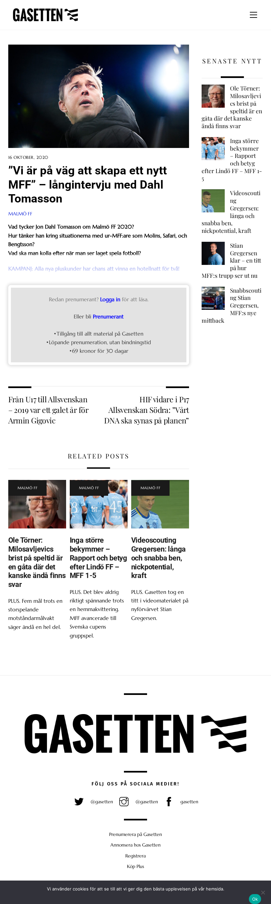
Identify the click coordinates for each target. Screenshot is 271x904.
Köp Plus (135, 866)
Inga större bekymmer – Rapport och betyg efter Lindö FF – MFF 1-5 (98, 558)
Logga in (110, 299)
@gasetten (101, 802)
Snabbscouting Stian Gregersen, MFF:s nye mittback (231, 305)
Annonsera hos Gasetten (135, 845)
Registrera (135, 856)
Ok (255, 899)
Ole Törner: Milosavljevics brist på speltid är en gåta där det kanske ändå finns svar (37, 562)
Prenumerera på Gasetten (135, 834)
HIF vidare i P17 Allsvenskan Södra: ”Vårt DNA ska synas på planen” (146, 410)
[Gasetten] (45, 21)
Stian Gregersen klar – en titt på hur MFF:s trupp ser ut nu (231, 260)
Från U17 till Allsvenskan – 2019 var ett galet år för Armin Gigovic (48, 410)
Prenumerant (108, 316)
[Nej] (262, 892)
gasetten (188, 802)
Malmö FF (20, 214)
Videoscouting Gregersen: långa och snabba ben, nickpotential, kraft (158, 558)
